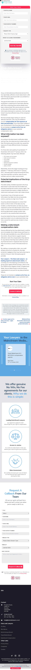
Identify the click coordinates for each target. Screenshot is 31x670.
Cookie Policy (18, 666)
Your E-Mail (7, 17)
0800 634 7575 (6, 285)
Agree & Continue (15, 668)
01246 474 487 (8, 614)
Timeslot (4, 544)
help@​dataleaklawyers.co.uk (12, 620)
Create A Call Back (15, 291)
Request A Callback (15, 566)
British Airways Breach (7, 632)
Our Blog (3, 626)
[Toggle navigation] (28, 2)
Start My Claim (14, 45)
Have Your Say (5, 551)
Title (4, 510)
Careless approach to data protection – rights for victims (7, 321)
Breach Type (6, 537)
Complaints (4, 646)
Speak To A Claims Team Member (11, 37)
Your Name (5, 516)
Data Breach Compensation (8, 638)
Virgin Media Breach (6, 635)
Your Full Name (8, 10)
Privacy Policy (15, 53)
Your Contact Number (10, 24)
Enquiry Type (7, 30)
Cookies (3, 649)
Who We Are (4, 629)
